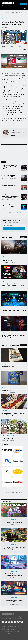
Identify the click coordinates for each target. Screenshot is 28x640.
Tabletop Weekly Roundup (8, 436)
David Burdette (6, 199)
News (2, 19)
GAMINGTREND (8, 638)
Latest (3, 162)
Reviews (3, 364)
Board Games (13, 141)
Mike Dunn (14, 524)
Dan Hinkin (13, 417)
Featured (9, 162)
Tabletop (21, 141)
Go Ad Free (18, 12)
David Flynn (6, 208)
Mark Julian (6, 27)
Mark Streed (6, 170)
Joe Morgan (6, 178)
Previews (4, 411)
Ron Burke (5, 187)
